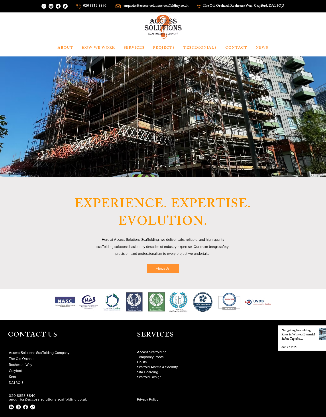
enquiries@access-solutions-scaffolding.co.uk (156, 6)
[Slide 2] (156, 166)
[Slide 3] (160, 166)
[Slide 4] (169, 166)
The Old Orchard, (216, 6)
